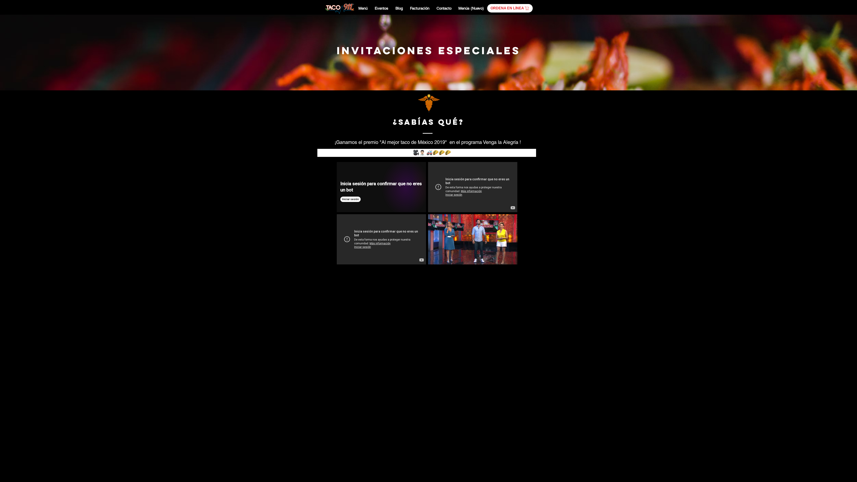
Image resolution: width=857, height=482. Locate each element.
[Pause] (434, 258)
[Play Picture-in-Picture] (504, 258)
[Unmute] (441, 258)
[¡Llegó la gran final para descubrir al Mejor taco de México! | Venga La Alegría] (472, 187)
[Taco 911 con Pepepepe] (381, 239)
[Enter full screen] (511, 258)
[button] (510, 8)
